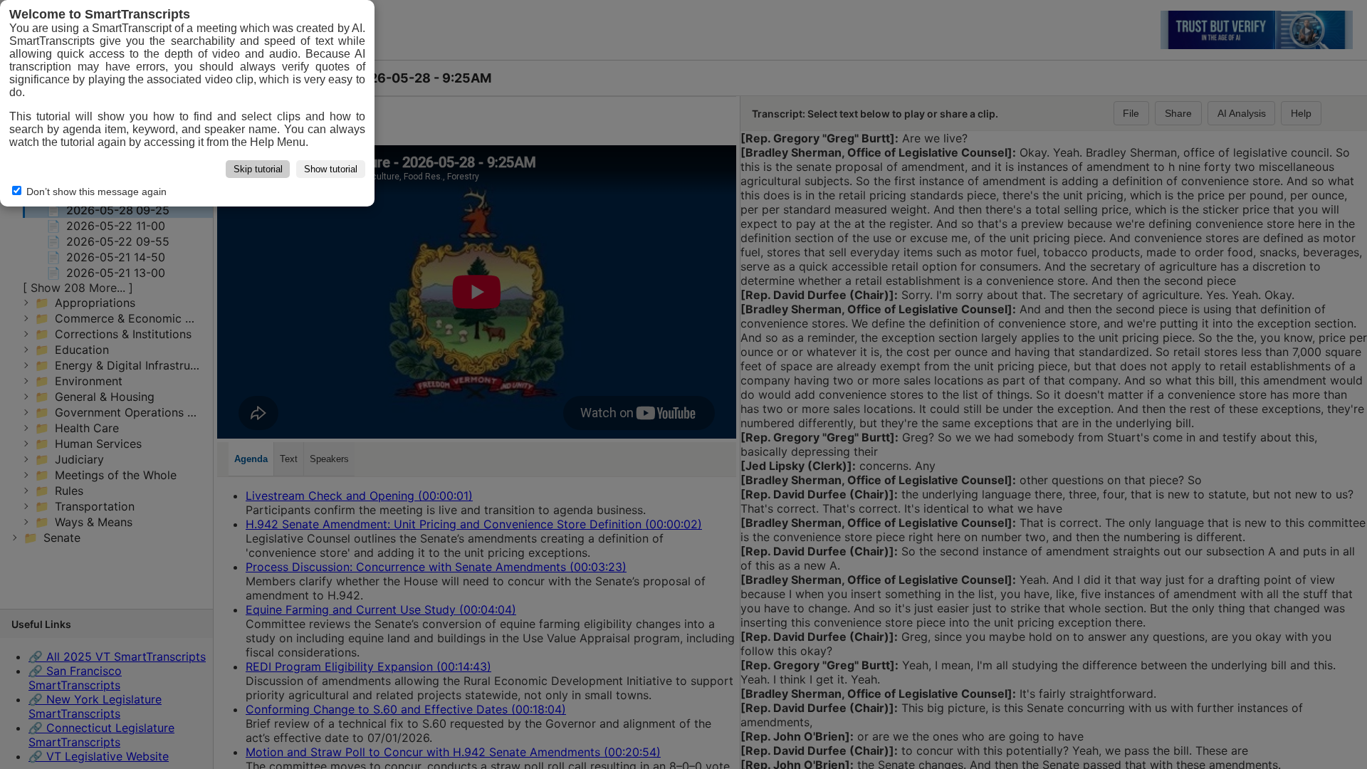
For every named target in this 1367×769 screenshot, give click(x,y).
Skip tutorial (258, 169)
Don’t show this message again (95, 192)
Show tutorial (330, 169)
